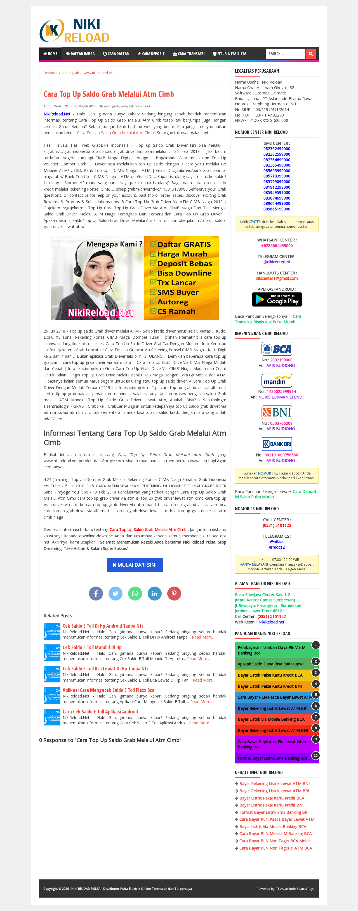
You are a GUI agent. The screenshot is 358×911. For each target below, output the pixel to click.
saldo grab (111, 106)
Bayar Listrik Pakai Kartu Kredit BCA (270, 675)
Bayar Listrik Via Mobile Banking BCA (271, 719)
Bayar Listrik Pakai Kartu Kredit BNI (270, 686)
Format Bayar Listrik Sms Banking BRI (272, 758)
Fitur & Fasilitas (231, 53)
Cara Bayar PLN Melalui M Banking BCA (275, 833)
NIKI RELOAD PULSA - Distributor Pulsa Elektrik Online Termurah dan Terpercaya (131, 888)
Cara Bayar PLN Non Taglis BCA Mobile (275, 840)
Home (52, 53)
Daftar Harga (82, 53)
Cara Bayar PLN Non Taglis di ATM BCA (275, 848)
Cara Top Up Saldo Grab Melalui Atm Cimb (116, 132)
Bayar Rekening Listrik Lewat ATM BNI (273, 730)
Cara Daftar (118, 53)
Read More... (203, 637)
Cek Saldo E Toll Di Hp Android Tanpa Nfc (103, 625)
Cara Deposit (153, 53)
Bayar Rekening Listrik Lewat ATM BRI (272, 708)
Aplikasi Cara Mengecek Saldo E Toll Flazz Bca (108, 690)
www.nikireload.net (135, 106)
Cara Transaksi (191, 53)
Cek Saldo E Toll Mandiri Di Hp (92, 647)
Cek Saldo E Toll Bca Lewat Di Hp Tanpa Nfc (106, 668)
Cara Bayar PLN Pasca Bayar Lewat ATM (275, 697)
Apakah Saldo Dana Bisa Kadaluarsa (270, 663)
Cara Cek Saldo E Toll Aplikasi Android (100, 711)
